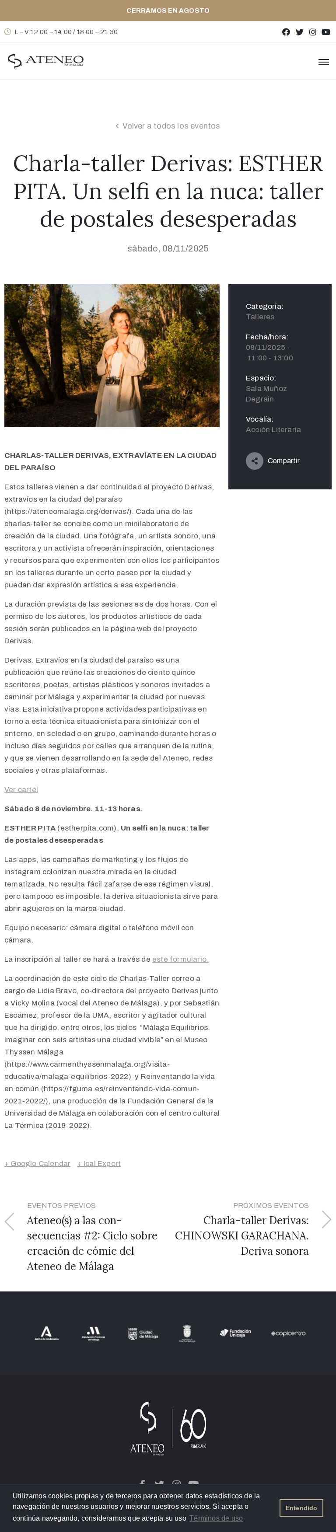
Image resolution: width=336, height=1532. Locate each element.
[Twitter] (299, 31)
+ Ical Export (99, 1163)
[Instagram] (312, 31)
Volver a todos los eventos (171, 126)
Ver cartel (21, 789)
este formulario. (180, 959)
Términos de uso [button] (216, 1518)
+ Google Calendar (37, 1163)
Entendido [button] (302, 1507)
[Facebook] (286, 31)
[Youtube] (326, 31)
